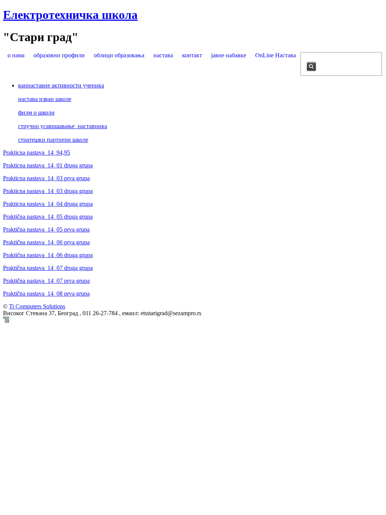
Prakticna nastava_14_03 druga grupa (48, 191)
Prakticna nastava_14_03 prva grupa (46, 178)
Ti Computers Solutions (37, 306)
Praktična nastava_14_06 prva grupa (46, 242)
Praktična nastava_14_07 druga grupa (48, 268)
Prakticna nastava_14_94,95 (36, 152)
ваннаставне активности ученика (61, 85)
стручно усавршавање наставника (62, 126)
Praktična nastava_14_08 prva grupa (46, 293)
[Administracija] (6, 320)
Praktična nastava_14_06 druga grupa (48, 255)
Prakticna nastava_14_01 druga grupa (48, 165)
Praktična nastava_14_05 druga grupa (48, 216)
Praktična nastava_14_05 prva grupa (46, 229)
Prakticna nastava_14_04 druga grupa (48, 204)
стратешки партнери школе (53, 139)
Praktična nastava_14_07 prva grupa (46, 280)
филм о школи (36, 112)
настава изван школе (44, 99)
